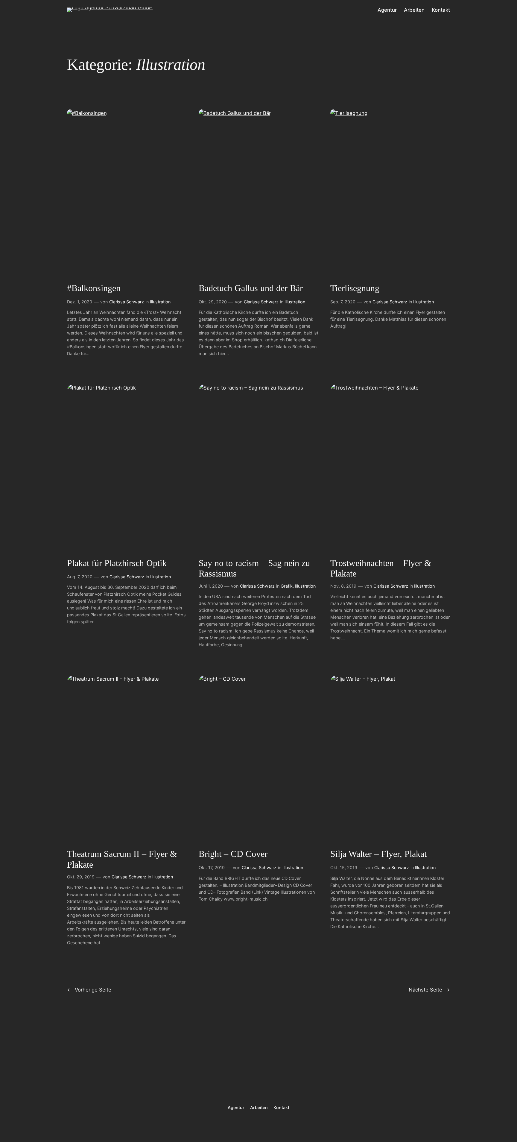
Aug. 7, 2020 (79, 576)
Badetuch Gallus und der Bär (251, 288)
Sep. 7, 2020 (342, 301)
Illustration (160, 301)
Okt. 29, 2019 (81, 876)
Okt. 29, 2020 (213, 301)
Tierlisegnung (354, 288)
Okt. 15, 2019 (343, 867)
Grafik (287, 586)
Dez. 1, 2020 (79, 301)
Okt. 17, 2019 (212, 867)
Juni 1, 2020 (211, 586)
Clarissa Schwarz (126, 301)
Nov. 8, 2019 (343, 586)
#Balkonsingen (94, 288)
